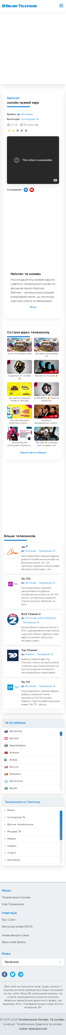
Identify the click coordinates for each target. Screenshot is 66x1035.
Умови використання (15, 935)
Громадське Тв (16, 817)
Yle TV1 (25, 682)
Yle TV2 (25, 579)
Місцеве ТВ (14, 831)
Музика (11, 839)
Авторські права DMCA (17, 926)
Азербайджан (18, 745)
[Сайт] (26, 190)
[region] (33, 761)
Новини (11, 846)
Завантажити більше (33, 452)
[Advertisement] (33, 49)
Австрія (14, 738)
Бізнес (11, 810)
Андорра (15, 774)
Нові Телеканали (13, 904)
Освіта (11, 853)
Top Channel (29, 650)
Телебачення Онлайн (16, 897)
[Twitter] (12, 974)
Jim (23, 547)
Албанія (14, 752)
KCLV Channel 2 (31, 614)
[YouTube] (32, 190)
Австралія (16, 731)
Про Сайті (8, 919)
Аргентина (16, 781)
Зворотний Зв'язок (14, 942)
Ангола (14, 767)
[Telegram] (20, 974)
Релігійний (13, 860)
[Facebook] (4, 974)
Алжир (13, 760)
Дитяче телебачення (20, 824)
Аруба (13, 788)
